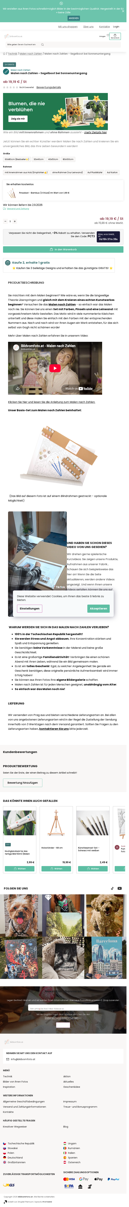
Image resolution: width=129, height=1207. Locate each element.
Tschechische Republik (21, 1143)
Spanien (72, 1157)
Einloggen (102, 36)
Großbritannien (17, 1162)
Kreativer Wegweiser (15, 1126)
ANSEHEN (74, 18)
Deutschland (15, 1157)
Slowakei (13, 1148)
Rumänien (74, 1148)
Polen (11, 1152)
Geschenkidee (71, 1086)
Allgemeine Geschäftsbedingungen (24, 1101)
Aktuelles (68, 1081)
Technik (7, 1076)
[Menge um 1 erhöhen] (14, 221)
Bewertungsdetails (48, 87)
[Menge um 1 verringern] (5, 221)
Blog (65, 1126)
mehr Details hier (95, 132)
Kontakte (104, 26)
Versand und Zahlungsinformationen (24, 1106)
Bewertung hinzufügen (23, 783)
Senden (63, 1025)
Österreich (74, 1162)
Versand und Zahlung (18, 208)
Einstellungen (29, 608)
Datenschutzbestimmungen (62, 1018)
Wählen (22, 868)
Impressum (70, 1101)
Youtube (120, 888)
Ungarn (72, 1143)
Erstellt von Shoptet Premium (20, 1202)
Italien (71, 1152)
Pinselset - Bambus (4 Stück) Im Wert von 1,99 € (44, 192)
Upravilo (43, 1202)
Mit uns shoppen (68, 26)
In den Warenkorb (66, 249)
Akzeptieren (98, 608)
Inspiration (9, 1086)
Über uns (88, 26)
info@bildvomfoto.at (23, 1059)
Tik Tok (112, 888)
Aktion (67, 1076)
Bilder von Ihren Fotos (15, 1081)
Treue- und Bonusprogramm (80, 1106)
